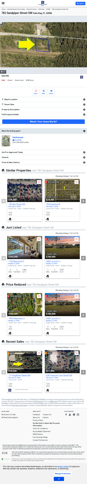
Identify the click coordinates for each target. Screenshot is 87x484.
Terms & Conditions (40, 429)
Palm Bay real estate (19, 405)
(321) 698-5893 (18, 142)
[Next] (83, 201)
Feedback (36, 414)
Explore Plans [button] (39, 460)
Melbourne (54, 401)
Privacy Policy (38, 420)
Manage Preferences (63, 474)
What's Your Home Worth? (43, 121)
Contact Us (47, 415)
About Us (36, 417)
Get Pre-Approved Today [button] (12, 152)
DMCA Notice (38, 434)
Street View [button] (9, 104)
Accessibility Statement (41, 431)
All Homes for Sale (8, 415)
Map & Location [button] (10, 99)
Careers (45, 417)
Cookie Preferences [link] (40, 440)
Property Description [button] (10, 109)
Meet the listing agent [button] (11, 131)
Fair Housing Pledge (40, 437)
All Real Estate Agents (9, 417)
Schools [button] (5, 157)
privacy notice (63, 466)
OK (59, 479)
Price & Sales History (11, 162)
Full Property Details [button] (10, 114)
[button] (80, 3)
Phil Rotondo (17, 137)
